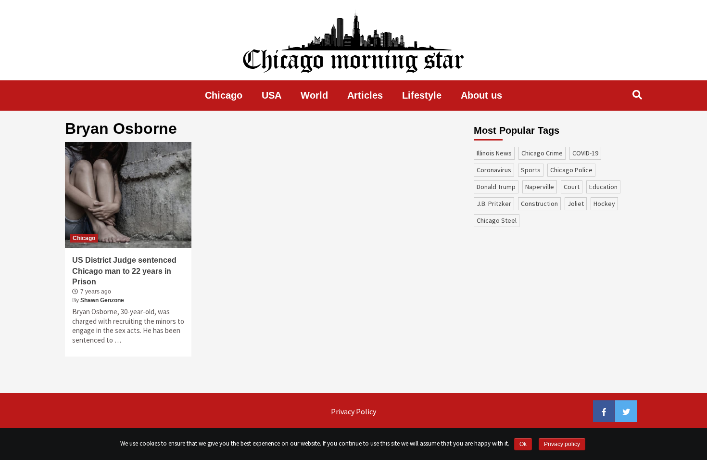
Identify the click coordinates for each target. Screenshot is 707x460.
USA (271, 95)
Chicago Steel (497, 220)
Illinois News (494, 153)
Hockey (604, 203)
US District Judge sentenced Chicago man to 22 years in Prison (124, 271)
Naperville (539, 186)
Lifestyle (422, 95)
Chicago (223, 95)
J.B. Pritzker (494, 203)
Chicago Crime (542, 153)
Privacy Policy (353, 411)
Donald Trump (496, 186)
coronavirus (494, 170)
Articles (365, 95)
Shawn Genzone (102, 300)
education (603, 186)
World (314, 95)
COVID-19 (585, 153)
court (572, 186)
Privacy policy (562, 444)
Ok (523, 444)
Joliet (576, 203)
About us (481, 95)
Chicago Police (571, 170)
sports (531, 170)
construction (539, 203)
